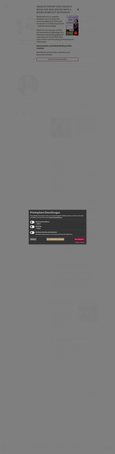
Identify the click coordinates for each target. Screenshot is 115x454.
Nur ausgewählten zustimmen (55, 239)
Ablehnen (33, 239)
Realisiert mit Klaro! (79, 242)
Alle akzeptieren (79, 239)
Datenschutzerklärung (55, 217)
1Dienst (38, 223)
